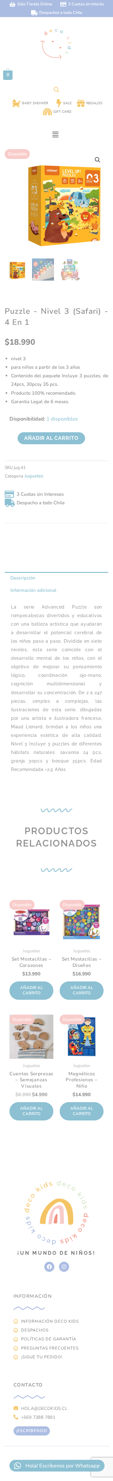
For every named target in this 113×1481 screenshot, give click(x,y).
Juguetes (33, 476)
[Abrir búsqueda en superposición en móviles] (56, 90)
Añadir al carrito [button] (31, 990)
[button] (55, 135)
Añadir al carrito (51, 438)
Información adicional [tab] (33, 590)
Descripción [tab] (22, 578)
